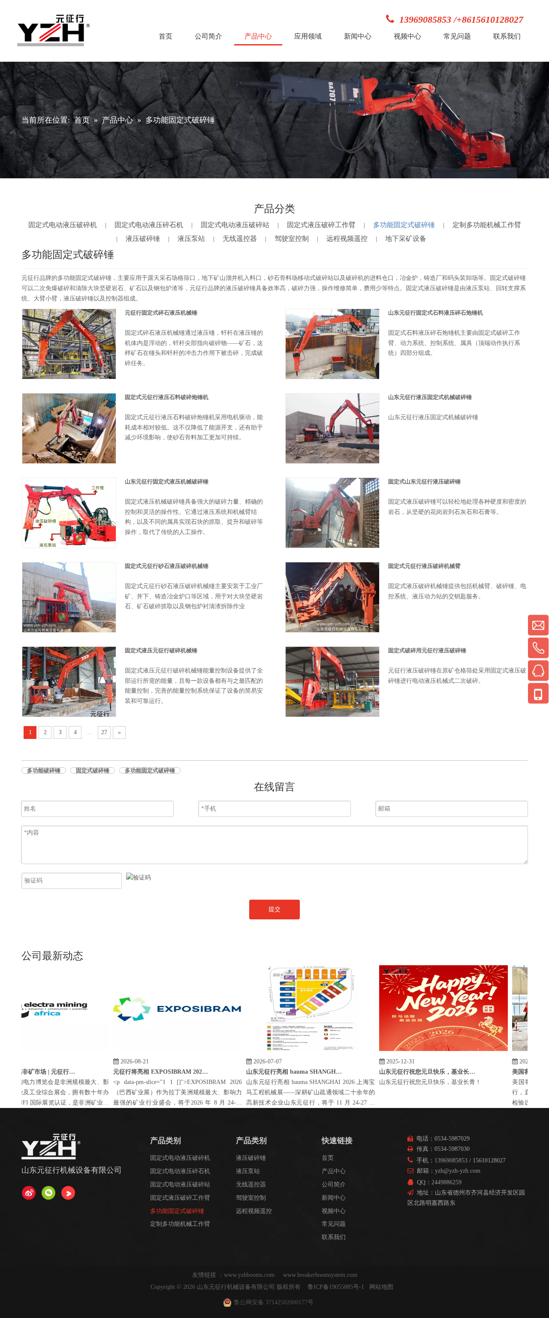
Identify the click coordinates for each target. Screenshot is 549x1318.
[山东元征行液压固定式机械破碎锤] (332, 428)
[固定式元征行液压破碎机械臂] (332, 597)
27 (104, 732)
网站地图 (381, 1287)
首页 (328, 1158)
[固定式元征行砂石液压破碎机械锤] (69, 597)
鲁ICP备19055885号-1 (336, 1287)
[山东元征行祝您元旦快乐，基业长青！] (430, 1051)
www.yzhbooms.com (250, 1275)
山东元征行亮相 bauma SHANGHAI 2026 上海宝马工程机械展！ (281, 1072)
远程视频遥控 (347, 238)
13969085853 (451, 1160)
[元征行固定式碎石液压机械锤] (69, 343)
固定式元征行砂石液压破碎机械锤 (166, 566)
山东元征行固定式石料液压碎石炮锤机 (435, 312)
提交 (274, 909)
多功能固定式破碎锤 (404, 224)
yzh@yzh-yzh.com (457, 1171)
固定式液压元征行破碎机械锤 (161, 650)
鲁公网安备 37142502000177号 (274, 1302)
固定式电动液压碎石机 (149, 224)
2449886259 (446, 1182)
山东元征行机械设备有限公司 (236, 1287)
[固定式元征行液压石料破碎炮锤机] (69, 428)
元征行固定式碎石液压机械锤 (161, 312)
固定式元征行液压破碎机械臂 (424, 566)
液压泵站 (191, 238)
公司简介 (334, 1184)
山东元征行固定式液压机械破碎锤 (166, 481)
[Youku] (68, 1193)
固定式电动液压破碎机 (62, 224)
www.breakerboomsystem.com (320, 1275)
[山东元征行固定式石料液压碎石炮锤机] (332, 343)
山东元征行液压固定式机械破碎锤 (430, 397)
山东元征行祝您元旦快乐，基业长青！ (414, 1072)
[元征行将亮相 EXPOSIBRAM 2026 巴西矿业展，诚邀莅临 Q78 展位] (164, 1051)
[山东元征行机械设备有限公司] (29, 1193)
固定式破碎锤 (92, 770)
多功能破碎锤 (43, 770)
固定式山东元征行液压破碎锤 (424, 481)
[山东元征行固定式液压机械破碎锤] (69, 512)
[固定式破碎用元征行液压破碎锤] (332, 681)
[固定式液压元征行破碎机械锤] (69, 681)
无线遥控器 (240, 238)
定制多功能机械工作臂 (486, 224)
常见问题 (334, 1224)
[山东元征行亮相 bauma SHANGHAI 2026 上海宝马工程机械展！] (297, 1051)
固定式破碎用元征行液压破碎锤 (427, 650)
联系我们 (334, 1237)
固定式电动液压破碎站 (235, 224)
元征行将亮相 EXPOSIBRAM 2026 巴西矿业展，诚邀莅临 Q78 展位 (148, 1072)
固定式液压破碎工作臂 (321, 224)
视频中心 (334, 1211)
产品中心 (334, 1171)
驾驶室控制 (291, 238)
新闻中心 (334, 1198)
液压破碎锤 (143, 238)
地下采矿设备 (405, 238)
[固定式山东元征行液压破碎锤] (332, 512)
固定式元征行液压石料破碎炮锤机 (166, 397)
